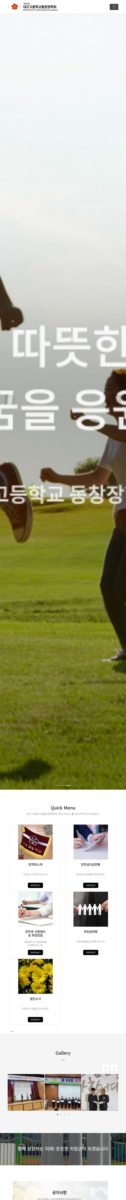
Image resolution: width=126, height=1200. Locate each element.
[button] (9, 400)
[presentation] (105, 1067)
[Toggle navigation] (114, 7)
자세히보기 (35, 885)
